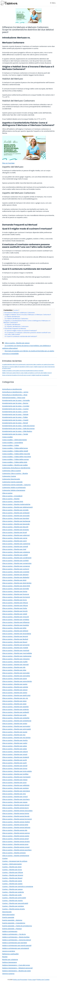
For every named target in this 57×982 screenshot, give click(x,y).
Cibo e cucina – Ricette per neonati (15, 664)
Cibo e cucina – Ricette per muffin (15, 662)
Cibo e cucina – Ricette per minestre (16, 659)
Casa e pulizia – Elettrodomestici (14, 440)
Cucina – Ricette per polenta (13, 892)
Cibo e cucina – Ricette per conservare (16, 563)
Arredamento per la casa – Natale (15, 414)
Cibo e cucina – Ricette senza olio (14, 830)
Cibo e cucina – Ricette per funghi (14, 611)
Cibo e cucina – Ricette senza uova (15, 844)
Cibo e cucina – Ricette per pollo (14, 715)
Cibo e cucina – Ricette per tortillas (15, 774)
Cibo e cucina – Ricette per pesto (14, 693)
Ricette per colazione (10, 959)
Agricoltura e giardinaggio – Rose (14, 395)
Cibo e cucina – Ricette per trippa (14, 780)
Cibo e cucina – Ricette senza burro (15, 808)
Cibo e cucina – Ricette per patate (15, 687)
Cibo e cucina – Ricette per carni (14, 541)
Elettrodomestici (8, 915)
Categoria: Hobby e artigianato (14, 487)
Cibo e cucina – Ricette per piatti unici (16, 695)
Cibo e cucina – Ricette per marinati (15, 650)
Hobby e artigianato (9, 931)
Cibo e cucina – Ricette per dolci (14, 580)
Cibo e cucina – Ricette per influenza (15, 622)
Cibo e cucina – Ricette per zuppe (14, 802)
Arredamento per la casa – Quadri (15, 420)
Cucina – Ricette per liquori (12, 878)
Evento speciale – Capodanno (13, 923)
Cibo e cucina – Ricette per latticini (15, 631)
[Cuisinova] (9, 3)
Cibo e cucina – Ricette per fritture (15, 605)
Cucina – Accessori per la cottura (14, 861)
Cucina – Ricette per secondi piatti (15, 903)
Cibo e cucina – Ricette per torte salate (17, 771)
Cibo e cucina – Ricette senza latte (15, 825)
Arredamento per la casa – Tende (15, 434)
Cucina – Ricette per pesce (12, 889)
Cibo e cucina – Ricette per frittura (15, 603)
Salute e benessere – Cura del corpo (16, 965)
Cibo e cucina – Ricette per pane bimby (17, 681)
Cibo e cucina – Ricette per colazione (16, 552)
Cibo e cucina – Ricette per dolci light (16, 586)
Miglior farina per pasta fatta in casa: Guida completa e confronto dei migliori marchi (27, 373)
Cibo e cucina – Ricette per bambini (15, 518)
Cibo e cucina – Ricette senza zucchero (16, 850)
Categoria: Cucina (9, 476)
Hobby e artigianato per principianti (15, 948)
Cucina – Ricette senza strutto (13, 909)
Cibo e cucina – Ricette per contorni (15, 569)
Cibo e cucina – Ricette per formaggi (16, 597)
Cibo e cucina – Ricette (10, 499)
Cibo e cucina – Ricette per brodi (14, 532)
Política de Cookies (43, 980)
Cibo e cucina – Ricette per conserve (16, 566)
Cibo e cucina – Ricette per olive (14, 670)
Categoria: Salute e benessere (13, 490)
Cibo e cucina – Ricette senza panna (16, 833)
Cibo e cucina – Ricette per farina (14, 591)
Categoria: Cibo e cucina (11, 471)
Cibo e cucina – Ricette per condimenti (16, 558)
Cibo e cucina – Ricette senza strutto (16, 841)
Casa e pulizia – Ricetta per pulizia (15, 465)
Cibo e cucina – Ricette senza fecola (15, 816)
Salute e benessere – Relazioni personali (17, 968)
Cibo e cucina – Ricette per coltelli (15, 555)
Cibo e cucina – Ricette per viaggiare (16, 791)
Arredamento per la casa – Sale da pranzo (18, 428)
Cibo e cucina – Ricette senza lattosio (16, 827)
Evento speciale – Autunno (12, 920)
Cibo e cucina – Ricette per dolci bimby (16, 583)
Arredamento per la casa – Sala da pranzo (18, 426)
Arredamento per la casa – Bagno (15, 403)
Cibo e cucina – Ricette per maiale (15, 648)
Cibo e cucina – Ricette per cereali (15, 546)
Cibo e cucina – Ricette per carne (14, 538)
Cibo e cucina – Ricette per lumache (15, 645)
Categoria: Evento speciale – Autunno (16, 485)
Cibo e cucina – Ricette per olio (13, 667)
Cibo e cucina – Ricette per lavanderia (16, 634)
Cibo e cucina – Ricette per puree (14, 732)
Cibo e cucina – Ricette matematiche (16, 504)
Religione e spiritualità (10, 954)
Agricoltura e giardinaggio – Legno (15, 392)
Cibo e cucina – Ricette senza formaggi (17, 819)
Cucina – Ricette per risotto (12, 900)
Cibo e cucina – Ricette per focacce (15, 594)
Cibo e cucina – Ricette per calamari (16, 535)
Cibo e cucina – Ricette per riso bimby (16, 738)
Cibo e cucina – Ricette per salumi (15, 752)
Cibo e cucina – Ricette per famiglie (15, 589)
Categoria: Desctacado (11, 479)
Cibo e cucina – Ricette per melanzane (16, 656)
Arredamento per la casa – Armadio (16, 400)
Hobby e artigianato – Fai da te (14, 934)
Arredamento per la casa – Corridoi (15, 406)
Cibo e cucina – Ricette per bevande (16, 524)
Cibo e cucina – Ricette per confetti (15, 561)
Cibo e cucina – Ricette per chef (14, 549)
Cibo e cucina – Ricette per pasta (14, 684)
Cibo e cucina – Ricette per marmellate (17, 653)
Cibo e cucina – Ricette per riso (13, 735)
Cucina (4, 858)
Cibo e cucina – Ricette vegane (14, 853)
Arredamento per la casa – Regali (15, 423)
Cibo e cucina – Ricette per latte (14, 628)
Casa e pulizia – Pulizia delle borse (15, 448)
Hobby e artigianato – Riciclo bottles (15, 937)
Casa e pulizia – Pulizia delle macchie (16, 454)
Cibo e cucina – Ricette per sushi (14, 763)
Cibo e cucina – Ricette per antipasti (15, 513)
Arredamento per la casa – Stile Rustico (17, 431)
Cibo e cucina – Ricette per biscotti (15, 527)
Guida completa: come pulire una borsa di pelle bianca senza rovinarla (22, 370)
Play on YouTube (8, 163)
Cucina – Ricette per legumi (12, 875)
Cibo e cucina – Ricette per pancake (16, 673)
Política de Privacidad (20, 980)
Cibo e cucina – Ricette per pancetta (16, 676)
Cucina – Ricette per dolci (11, 867)
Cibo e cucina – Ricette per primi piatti (16, 729)
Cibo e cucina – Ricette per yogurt (15, 797)
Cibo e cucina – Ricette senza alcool (15, 805)
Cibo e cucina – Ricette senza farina (15, 813)
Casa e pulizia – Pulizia (10, 445)
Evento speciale (8, 917)
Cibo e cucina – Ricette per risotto (15, 740)
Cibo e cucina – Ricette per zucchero (16, 799)
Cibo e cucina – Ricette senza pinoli (15, 839)
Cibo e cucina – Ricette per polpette (15, 718)
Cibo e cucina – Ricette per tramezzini (16, 777)
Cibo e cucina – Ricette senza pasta (15, 836)
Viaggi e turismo (8, 974)
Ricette (4, 957)
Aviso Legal (32, 980)
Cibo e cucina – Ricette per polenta (15, 709)
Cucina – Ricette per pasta (12, 884)
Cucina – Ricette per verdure (13, 906)
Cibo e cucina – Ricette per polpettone (16, 721)
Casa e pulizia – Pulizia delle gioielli (15, 451)
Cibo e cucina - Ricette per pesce (17, 343)
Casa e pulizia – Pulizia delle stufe (14, 462)
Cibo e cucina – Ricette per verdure (15, 788)
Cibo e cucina (7, 493)
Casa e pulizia (7, 437)
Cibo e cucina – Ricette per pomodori (16, 726)
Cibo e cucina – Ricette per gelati (14, 614)
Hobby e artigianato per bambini (14, 943)
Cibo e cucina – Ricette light (12, 502)
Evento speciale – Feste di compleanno (17, 926)
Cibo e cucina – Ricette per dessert (15, 575)
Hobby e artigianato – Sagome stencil (16, 940)
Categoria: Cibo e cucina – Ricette (15, 473)
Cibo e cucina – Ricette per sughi (14, 760)
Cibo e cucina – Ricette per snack (14, 754)
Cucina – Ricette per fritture (12, 872)
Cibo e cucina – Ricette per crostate (15, 572)
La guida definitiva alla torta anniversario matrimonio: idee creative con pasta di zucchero (28, 364)
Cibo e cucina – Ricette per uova (14, 782)
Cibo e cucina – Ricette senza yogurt (16, 847)
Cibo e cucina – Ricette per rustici (14, 743)
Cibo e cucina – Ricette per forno (14, 600)
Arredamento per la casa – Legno (15, 412)
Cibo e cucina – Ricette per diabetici (15, 577)
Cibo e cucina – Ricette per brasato (15, 530)
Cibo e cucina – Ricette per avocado (16, 516)
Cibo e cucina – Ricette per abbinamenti (17, 507)
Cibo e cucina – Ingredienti (12, 496)
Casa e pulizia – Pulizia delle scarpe (15, 459)
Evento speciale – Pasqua (12, 929)
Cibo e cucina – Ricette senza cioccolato (17, 811)
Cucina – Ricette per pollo (12, 895)
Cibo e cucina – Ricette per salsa (14, 746)
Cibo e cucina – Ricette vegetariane (15, 856)
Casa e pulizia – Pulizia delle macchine (16, 457)
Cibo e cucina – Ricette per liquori (14, 642)
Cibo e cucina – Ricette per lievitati (15, 639)
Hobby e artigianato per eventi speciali (16, 945)
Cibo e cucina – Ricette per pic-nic (15, 698)
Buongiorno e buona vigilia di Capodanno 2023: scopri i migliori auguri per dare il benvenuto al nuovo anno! (28, 367)
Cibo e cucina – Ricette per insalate (15, 625)
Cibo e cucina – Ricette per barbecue (16, 521)
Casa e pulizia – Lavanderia (12, 442)
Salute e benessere (9, 962)
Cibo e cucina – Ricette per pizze (14, 704)
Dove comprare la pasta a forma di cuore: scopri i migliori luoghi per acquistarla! (25, 375)
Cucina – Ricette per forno (12, 870)
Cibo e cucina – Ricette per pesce (14, 690)
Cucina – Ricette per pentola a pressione (17, 886)
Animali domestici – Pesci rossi (13, 398)
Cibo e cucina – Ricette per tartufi (14, 766)
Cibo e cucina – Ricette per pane (14, 679)
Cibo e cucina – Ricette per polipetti (15, 712)
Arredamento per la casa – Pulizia (15, 417)
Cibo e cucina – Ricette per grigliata (15, 620)
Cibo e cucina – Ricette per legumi (15, 636)
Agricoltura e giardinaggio (12, 389)
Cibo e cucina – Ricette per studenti (15, 757)
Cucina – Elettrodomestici (12, 864)
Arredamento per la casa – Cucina (15, 409)
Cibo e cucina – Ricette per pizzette (15, 707)
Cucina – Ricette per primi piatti (14, 898)
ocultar (16, 310)
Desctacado (7, 912)
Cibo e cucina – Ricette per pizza (14, 701)
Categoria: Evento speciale (12, 482)
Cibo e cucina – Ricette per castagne (16, 544)
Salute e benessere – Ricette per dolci (16, 971)
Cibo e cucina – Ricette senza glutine (16, 822)
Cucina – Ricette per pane (12, 881)
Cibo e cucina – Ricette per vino (14, 794)
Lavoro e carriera (8, 951)
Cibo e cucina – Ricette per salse (14, 749)
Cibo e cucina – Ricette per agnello (15, 510)
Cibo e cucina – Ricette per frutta (14, 608)
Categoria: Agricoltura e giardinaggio (16, 468)
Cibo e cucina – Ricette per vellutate (15, 785)
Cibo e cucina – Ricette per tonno (14, 768)
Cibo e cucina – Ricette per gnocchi (15, 617)
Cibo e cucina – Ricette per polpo (14, 723)
